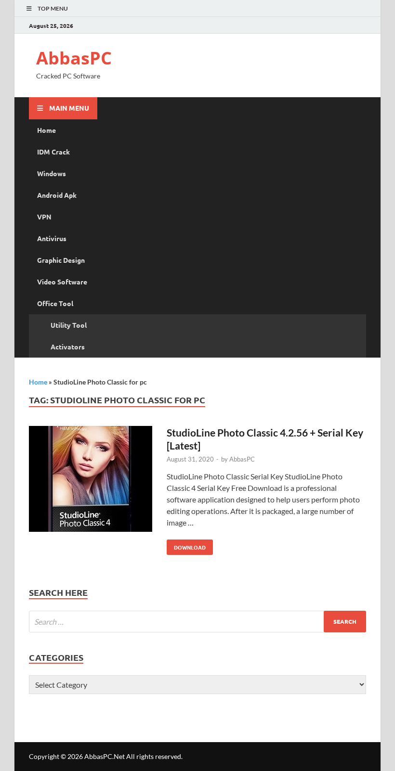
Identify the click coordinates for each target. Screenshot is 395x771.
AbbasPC (74, 58)
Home (46, 130)
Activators (68, 346)
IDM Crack (53, 151)
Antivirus (51, 238)
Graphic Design (61, 260)
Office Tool (55, 303)
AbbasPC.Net (104, 756)
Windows (51, 173)
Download (186, 545)
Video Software (62, 281)
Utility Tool (69, 325)
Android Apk (57, 195)
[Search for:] (197, 621)
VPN (44, 216)
